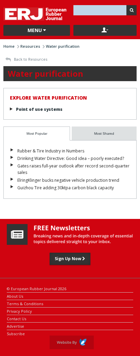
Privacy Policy (19, 311)
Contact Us (16, 318)
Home (9, 46)
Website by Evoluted (72, 342)
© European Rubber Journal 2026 (36, 288)
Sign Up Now (68, 259)
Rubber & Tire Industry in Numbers (50, 151)
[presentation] (36, 133)
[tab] (36, 133)
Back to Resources (30, 59)
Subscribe (16, 333)
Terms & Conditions (25, 303)
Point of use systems (39, 109)
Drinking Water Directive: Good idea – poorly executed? (70, 158)
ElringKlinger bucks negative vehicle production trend (68, 180)
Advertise (15, 326)
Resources (30, 46)
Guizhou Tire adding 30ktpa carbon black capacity (65, 188)
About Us (15, 296)
